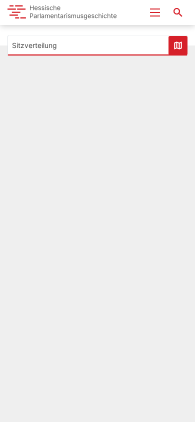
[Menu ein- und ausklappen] (155, 12)
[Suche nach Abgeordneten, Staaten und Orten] (178, 12)
